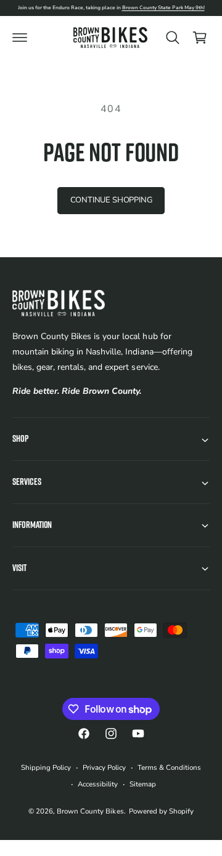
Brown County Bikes (90, 811)
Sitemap (143, 784)
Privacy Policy (104, 767)
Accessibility (98, 784)
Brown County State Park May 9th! (163, 7)
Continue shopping (111, 200)
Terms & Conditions (169, 767)
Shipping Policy (46, 767)
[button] (19, 37)
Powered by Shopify (161, 811)
